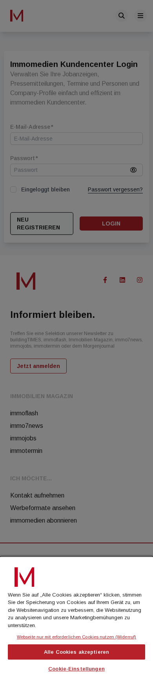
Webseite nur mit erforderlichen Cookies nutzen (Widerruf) (76, 637)
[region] (76, 616)
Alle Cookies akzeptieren (76, 652)
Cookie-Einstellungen (76, 669)
